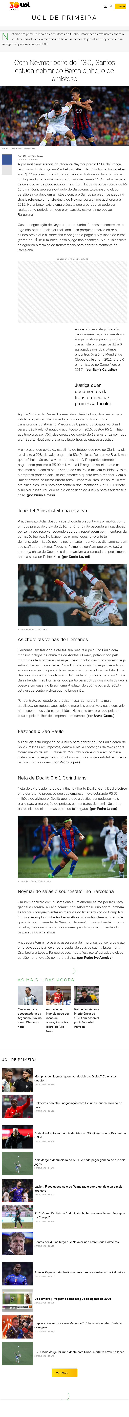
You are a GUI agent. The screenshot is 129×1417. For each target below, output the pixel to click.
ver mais (62, 1373)
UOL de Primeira (64, 17)
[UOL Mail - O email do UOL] (106, 6)
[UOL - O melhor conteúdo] (19, 6)
